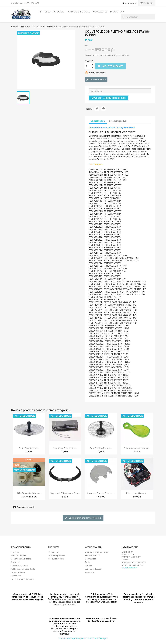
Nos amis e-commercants (22, 579)
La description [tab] (98, 121)
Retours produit (92, 555)
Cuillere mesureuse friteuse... (137, 448)
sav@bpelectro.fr (129, 567)
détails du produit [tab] (118, 121)
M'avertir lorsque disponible (109, 98)
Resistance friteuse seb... (65, 448)
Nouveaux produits (56, 555)
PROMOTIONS (117, 11)
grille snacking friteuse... (101, 448)
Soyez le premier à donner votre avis (84, 518)
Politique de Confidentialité (23, 569)
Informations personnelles (96, 552)
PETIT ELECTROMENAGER (52, 11)
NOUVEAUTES (100, 11)
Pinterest (103, 108)
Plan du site (16, 575)
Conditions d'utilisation (21, 559)
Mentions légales (18, 555)
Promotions (53, 552)
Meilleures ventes (56, 559)
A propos (15, 562)
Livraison (15, 552)
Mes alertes (90, 572)
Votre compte (93, 547)
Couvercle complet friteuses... (101, 493)
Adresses (89, 565)
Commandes (90, 559)
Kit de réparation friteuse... (29, 493)
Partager (96, 108)
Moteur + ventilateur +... (137, 493)
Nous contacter (18, 572)
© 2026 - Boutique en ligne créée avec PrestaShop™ (83, 638)
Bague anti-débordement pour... (64, 493)
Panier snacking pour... (29, 448)
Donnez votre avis (98, 79)
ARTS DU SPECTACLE (79, 11)
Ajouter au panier (110, 66)
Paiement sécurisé (19, 565)
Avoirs (87, 562)
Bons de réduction (93, 569)
